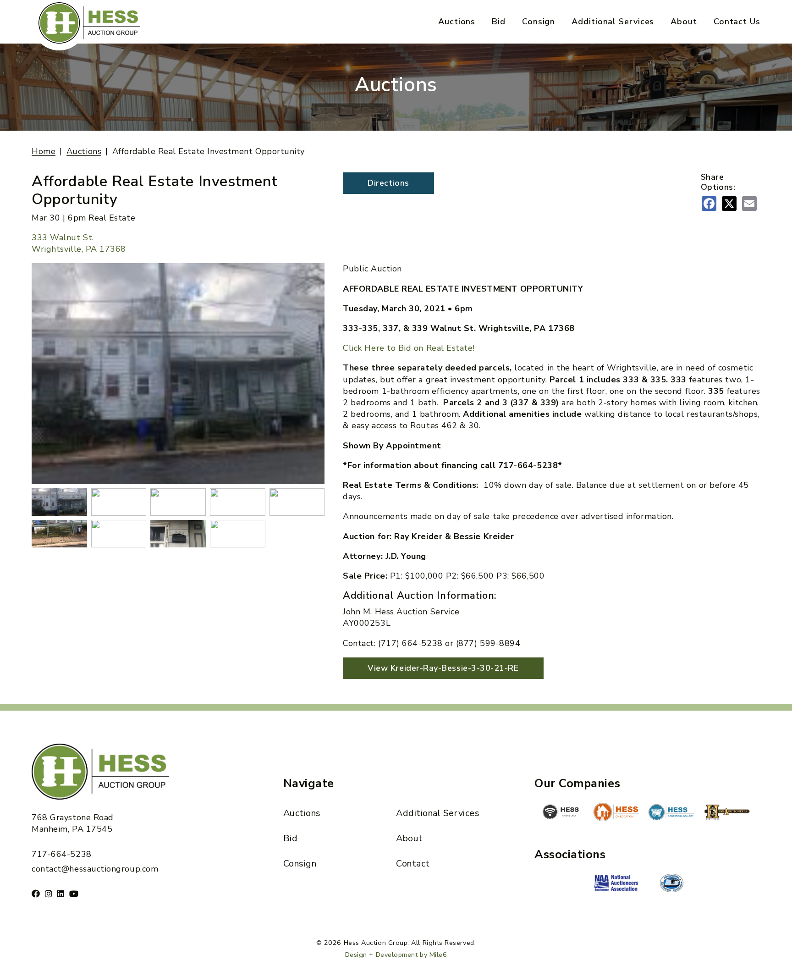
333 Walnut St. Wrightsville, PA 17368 (79, 243)
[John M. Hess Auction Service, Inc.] (616, 812)
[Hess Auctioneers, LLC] (727, 814)
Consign (538, 21)
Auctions (456, 21)
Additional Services (613, 21)
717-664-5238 (61, 854)
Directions (388, 182)
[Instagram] (49, 893)
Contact (413, 863)
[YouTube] (74, 893)
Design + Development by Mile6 (396, 954)
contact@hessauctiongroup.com (95, 868)
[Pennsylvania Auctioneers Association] (671, 883)
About (684, 21)
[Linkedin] (61, 893)
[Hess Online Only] (561, 812)
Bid (499, 21)
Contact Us (737, 21)
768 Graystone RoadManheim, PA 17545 (73, 823)
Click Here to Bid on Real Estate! (409, 347)
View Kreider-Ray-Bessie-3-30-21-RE (443, 667)
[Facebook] (36, 893)
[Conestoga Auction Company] (671, 813)
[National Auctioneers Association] (616, 884)
